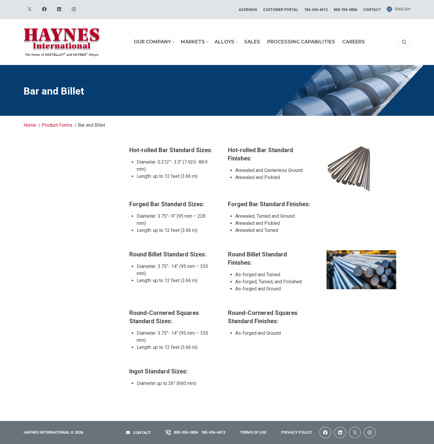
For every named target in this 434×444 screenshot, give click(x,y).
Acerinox (248, 10)
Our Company (152, 42)
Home (30, 125)
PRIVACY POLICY (296, 432)
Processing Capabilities (301, 42)
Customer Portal (280, 10)
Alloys (224, 42)
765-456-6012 (316, 10)
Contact (372, 10)
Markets (193, 42)
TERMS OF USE (253, 432)
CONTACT (142, 432)
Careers (353, 42)
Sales (252, 42)
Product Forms (57, 125)
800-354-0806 (345, 10)
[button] (404, 42)
